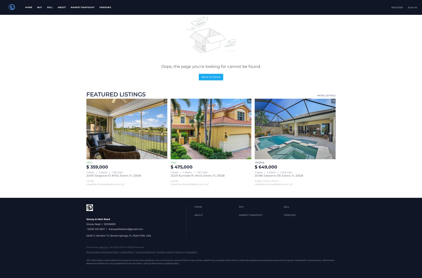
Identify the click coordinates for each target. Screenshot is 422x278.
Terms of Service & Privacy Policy (102, 252)
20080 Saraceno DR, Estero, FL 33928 (279, 175)
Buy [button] (39, 7)
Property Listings (165, 252)
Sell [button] (50, 7)
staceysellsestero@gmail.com (126, 229)
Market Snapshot (82, 7)
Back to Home (211, 77)
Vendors (105, 7)
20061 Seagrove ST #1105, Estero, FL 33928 (113, 175)
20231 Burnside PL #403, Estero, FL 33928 (198, 175)
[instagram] (100, 269)
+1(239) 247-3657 (95, 229)
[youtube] (109, 269)
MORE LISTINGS (326, 95)
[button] (11, 7)
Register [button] (397, 7)
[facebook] (90, 269)
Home (28, 7)
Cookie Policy (127, 252)
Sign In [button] (412, 7)
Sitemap (179, 252)
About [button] (62, 7)
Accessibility (191, 252)
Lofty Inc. (103, 247)
